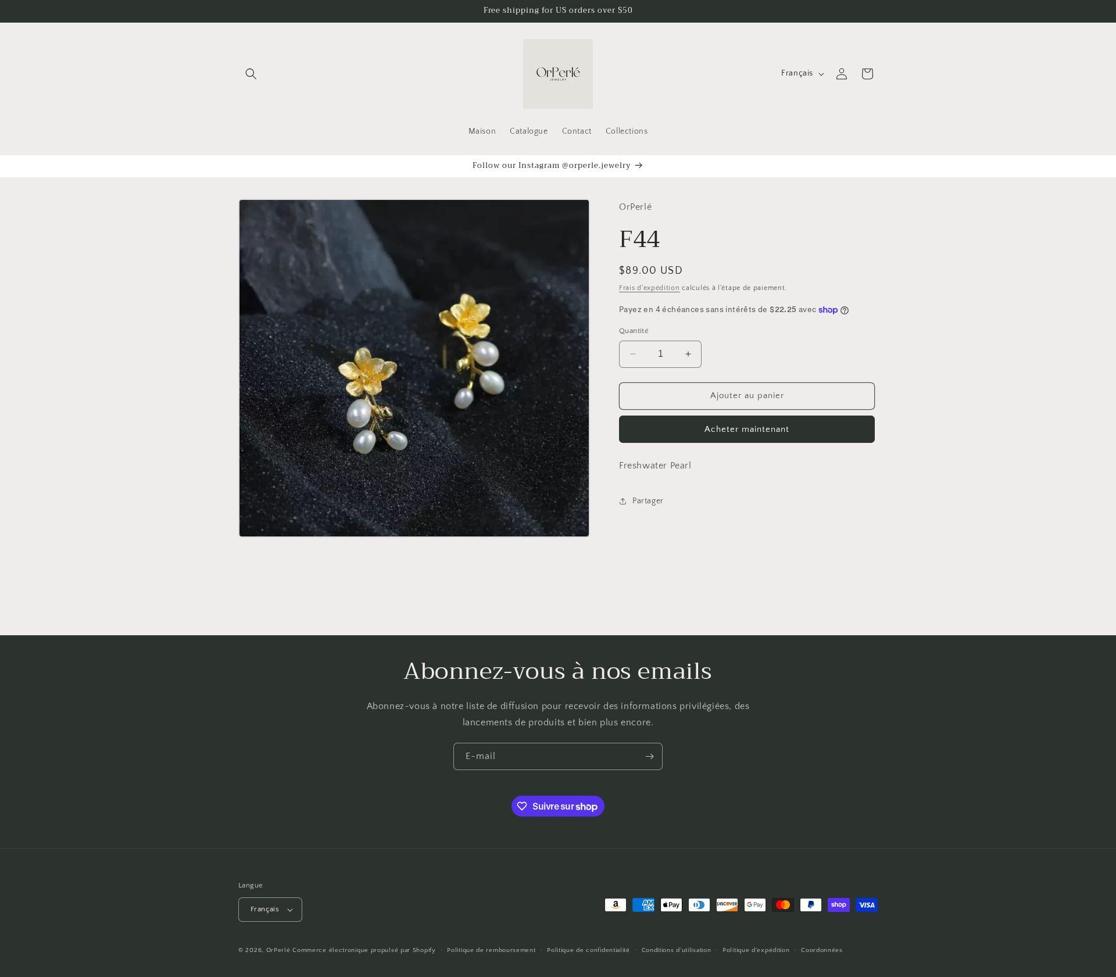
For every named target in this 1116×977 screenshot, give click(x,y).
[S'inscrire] (649, 756)
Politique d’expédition (755, 950)
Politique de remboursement (491, 950)
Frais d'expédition (649, 287)
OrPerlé (278, 950)
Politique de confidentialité (588, 950)
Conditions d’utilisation (676, 950)
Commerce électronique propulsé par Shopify (363, 950)
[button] (251, 74)
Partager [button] (648, 501)
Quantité (634, 331)
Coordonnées (822, 950)
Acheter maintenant (746, 429)
